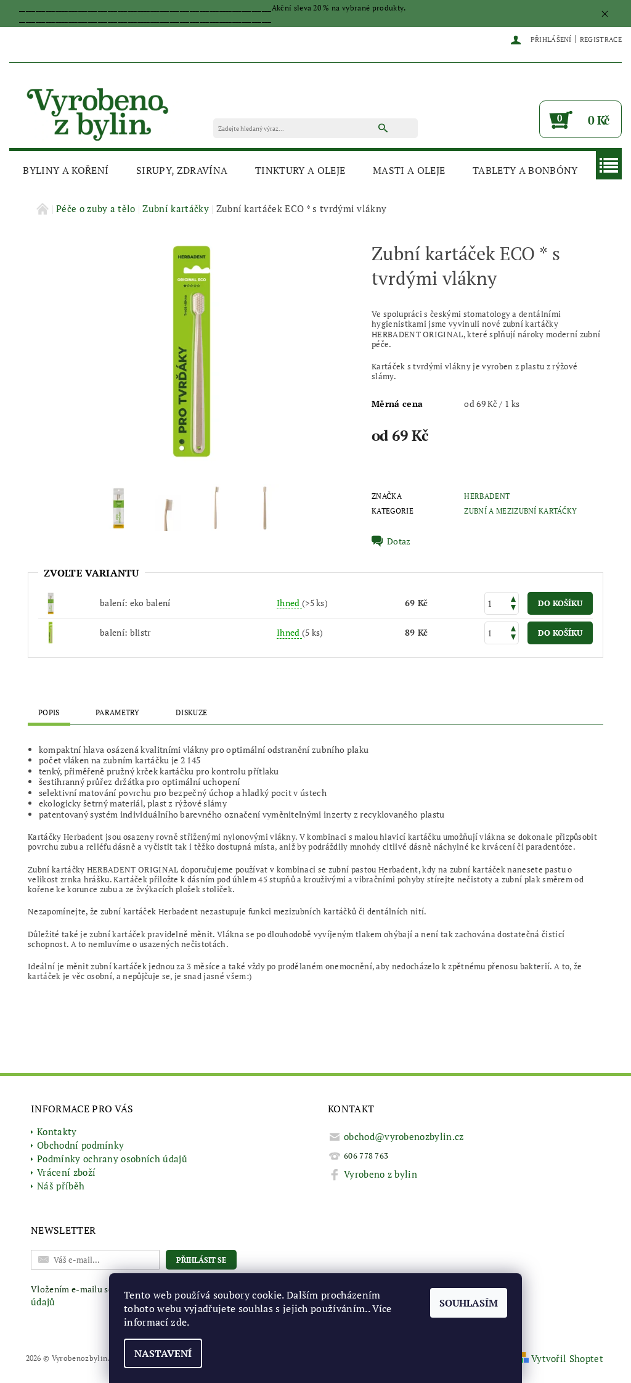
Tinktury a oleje (300, 170)
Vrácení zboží (66, 1172)
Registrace (601, 39)
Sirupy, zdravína (181, 170)
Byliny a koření (65, 170)
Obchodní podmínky (80, 1145)
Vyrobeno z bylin (380, 1174)
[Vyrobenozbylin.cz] (98, 112)
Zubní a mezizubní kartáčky (520, 510)
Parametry (118, 712)
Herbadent (487, 496)
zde (179, 1322)
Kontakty (57, 1131)
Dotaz (399, 541)
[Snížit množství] (513, 609)
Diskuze (191, 712)
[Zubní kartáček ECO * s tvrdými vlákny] (50, 632)
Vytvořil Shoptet (567, 1358)
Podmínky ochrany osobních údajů (112, 1158)
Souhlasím (468, 1303)
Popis (49, 712)
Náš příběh (60, 1186)
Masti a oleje (409, 170)
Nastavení (163, 1353)
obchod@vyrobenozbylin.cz (404, 1136)
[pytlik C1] (50, 602)
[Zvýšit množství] (513, 598)
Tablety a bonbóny (525, 170)
